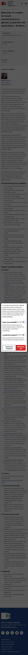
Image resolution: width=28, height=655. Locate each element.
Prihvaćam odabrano (9, 348)
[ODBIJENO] (24, 337)
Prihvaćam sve (20, 348)
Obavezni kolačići (9, 322)
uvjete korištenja (7, 316)
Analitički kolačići (9, 335)
